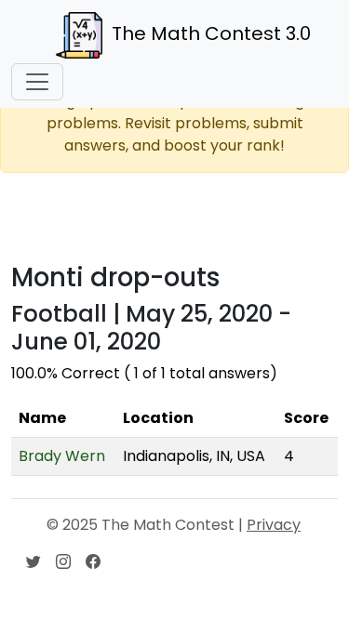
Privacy (274, 524)
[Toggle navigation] (37, 81)
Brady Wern (62, 456)
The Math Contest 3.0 (211, 33)
